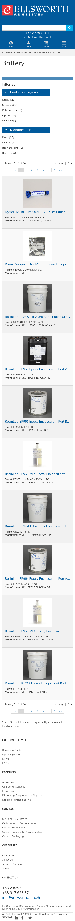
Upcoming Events (12, 754)
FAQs (5, 763)
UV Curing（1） (11, 120)
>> (60, 169)
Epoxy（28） (9, 99)
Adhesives (8, 782)
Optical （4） (9, 115)
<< (14, 169)
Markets (44, 52)
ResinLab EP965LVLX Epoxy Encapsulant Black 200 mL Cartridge (37, 474)
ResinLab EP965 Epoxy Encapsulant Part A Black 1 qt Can (37, 579)
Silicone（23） (10, 105)
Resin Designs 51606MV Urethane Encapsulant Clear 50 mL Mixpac (37, 264)
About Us (7, 859)
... (49, 169)
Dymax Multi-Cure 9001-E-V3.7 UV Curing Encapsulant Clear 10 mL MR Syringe (37, 212)
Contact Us (8, 855)
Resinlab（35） (11, 153)
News (5, 758)
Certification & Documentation (19, 823)
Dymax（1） (9, 142)
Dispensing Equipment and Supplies (22, 795)
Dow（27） (8, 137)
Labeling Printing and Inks (16, 799)
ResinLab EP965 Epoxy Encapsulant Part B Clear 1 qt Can (37, 421)
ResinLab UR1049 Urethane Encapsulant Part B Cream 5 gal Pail (37, 526)
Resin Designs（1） (13, 147)
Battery (57, 52)
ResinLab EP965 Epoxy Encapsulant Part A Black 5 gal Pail (37, 369)
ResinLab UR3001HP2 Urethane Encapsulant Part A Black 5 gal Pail (37, 317)
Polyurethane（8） (13, 110)
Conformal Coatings (13, 786)
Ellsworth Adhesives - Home (19, 52)
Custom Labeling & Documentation (22, 832)
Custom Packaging (13, 836)
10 (67, 163)
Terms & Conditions (13, 864)
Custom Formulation (13, 827)
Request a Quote (11, 750)
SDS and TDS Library (14, 818)
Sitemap (7, 868)
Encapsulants (9, 791)
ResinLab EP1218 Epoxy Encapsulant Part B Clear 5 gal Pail (37, 683)
